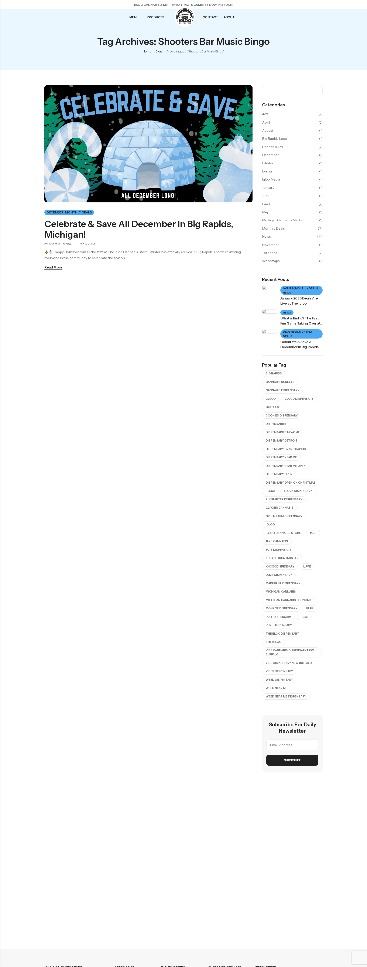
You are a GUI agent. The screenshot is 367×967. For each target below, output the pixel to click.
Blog (159, 51)
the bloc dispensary (282, 633)
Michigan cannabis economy (289, 600)
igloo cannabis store (283, 533)
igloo (270, 524)
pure (304, 616)
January (268, 187)
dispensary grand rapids (286, 449)
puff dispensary (279, 616)
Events (267, 171)
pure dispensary (279, 625)
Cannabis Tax (272, 147)
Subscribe (292, 760)
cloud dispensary (299, 398)
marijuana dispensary (283, 583)
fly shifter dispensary (284, 499)
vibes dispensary (279, 671)
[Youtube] (319, 4)
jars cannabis (277, 541)
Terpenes (269, 253)
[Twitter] (304, 4)
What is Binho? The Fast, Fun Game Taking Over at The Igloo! (300, 323)
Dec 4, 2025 (87, 244)
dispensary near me (281, 457)
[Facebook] (296, 4)
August (267, 130)
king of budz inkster (282, 558)
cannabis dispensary (282, 390)
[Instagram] (311, 4)
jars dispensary (278, 549)
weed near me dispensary (286, 696)
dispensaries (276, 423)
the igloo (273, 642)
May (265, 212)
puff (309, 608)
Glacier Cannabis (279, 507)
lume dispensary (279, 574)
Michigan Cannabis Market (283, 220)
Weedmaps (271, 261)
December (55, 212)
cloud (271, 398)
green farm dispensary (284, 516)
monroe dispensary (281, 608)
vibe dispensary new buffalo (289, 663)
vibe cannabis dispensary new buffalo (290, 652)
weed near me (276, 688)
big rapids (274, 373)
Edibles (267, 163)
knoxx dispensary (280, 566)
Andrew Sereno (60, 244)
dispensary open (279, 474)
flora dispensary (298, 491)
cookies (272, 407)
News (266, 236)
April (266, 122)
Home (147, 51)
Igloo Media (271, 179)
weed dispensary (279, 679)
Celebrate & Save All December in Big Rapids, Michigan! (138, 229)
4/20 (265, 114)
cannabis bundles (280, 382)
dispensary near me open (286, 465)
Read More (53, 267)
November (270, 245)
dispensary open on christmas (291, 482)
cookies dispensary (282, 415)
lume (307, 566)
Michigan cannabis (281, 591)
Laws (266, 204)
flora (270, 491)
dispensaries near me (283, 432)
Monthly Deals (78, 212)
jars (313, 533)
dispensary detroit (282, 440)
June (266, 195)
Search (318, 90)
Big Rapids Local (275, 138)
